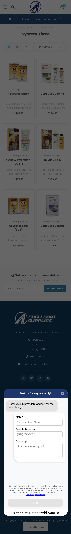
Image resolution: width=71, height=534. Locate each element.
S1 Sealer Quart (18, 93)
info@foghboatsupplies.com (37, 363)
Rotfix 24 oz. (52, 159)
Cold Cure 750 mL (52, 93)
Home (20, 27)
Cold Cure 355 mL (52, 226)
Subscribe (56, 288)
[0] (62, 7)
